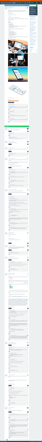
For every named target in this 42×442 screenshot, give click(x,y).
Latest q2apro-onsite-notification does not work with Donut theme (33, 44)
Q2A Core (31, 49)
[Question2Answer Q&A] (8, 3)
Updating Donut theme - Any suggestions (33, 34)
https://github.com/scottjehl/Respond (14, 366)
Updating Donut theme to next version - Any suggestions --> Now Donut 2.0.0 (33, 19)
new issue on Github (32, 11)
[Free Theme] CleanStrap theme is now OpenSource (33, 22)
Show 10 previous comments (11, 104)
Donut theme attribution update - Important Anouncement (33, 24)
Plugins (31, 50)
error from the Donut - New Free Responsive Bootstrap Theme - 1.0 (33, 37)
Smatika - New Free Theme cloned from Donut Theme (33, 33)
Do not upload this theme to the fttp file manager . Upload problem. (16, 138)
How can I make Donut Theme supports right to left (33, 26)
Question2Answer (34, 441)
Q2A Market (40, 441)
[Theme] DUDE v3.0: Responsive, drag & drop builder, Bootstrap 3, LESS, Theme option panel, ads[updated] (33, 30)
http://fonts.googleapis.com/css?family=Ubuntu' (16, 395)
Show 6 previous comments (11, 196)
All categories (31, 48)
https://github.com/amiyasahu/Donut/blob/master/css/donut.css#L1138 (16, 265)
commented (9, 114)
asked (8, 7)
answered (9, 128)
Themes (12, 7)
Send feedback (2, 441)
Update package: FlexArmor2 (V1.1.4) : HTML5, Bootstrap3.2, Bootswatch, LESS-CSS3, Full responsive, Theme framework (33, 40)
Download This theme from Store (12, 14)
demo (23, 0)
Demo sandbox (5, 441)
